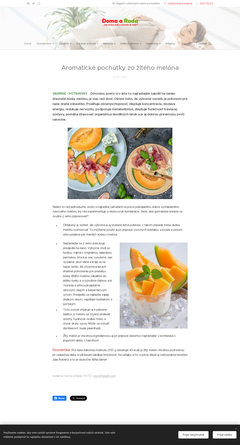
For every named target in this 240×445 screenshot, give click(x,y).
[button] (205, 43)
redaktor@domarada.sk (179, 3)
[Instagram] (39, 4)
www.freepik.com (104, 376)
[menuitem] (29, 43)
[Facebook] (28, 4)
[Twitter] (33, 4)
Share (61, 398)
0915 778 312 (206, 3)
